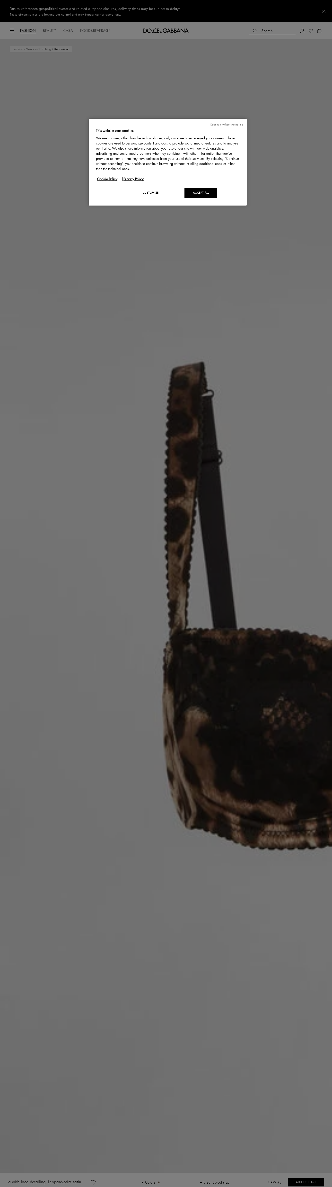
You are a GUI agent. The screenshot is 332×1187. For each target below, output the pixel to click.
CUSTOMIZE (151, 192)
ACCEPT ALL (201, 192)
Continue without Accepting (226, 124)
